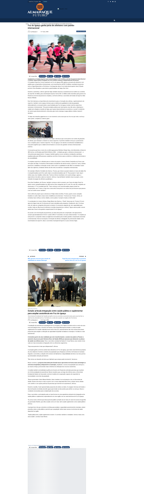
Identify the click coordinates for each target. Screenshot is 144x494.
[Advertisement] (57, 234)
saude (37, 445)
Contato (45, 1)
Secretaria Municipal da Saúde (46, 445)
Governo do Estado (32, 445)
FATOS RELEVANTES (81, 31)
